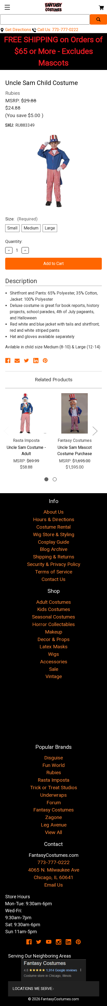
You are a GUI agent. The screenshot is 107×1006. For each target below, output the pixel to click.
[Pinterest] (45, 360)
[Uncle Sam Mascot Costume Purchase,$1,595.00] (74, 413)
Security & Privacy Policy (53, 564)
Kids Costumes (53, 609)
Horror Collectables (53, 624)
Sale (53, 669)
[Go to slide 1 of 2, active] (46, 479)
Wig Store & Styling (53, 534)
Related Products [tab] (53, 380)
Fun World (53, 765)
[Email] (17, 360)
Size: (21, 218)
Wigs (53, 654)
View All (53, 832)
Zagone (53, 817)
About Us (53, 512)
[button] (53, 970)
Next (95, 431)
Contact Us (53, 579)
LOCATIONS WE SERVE (32, 988)
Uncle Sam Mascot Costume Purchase (74, 450)
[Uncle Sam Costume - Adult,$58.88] (26, 413)
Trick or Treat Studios (53, 788)
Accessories (53, 662)
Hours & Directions (53, 519)
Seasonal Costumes (53, 617)
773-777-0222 (53, 862)
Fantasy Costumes (53, 810)
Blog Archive (53, 549)
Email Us (53, 885)
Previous (6, 431)
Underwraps (53, 795)
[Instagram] (58, 942)
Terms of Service (53, 572)
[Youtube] (48, 942)
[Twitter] (26, 360)
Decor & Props (53, 639)
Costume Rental (53, 527)
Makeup (53, 632)
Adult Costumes (53, 602)
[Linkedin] (35, 360)
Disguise (53, 758)
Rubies (53, 772)
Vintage (53, 676)
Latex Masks (53, 647)
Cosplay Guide (53, 542)
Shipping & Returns (53, 557)
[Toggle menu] (7, 7)
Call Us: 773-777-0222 (57, 29)
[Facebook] (7, 360)
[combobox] (45, 19)
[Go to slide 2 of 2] (55, 479)
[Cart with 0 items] (101, 6)
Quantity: (14, 241)
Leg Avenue (53, 825)
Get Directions (17, 29)
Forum (53, 803)
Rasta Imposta (53, 780)
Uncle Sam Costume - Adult (26, 450)
